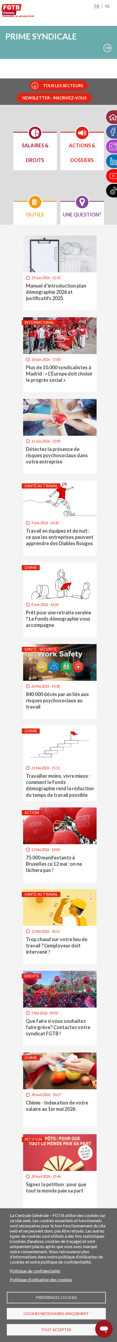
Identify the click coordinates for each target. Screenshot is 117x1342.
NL (107, 6)
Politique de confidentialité (35, 1270)
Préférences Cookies (56, 1297)
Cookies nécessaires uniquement (56, 1313)
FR (96, 6)
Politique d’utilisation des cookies (41, 1279)
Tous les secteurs (63, 85)
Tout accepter (56, 1330)
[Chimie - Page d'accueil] (17, 11)
